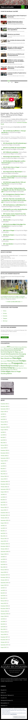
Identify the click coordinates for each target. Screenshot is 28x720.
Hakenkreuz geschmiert (13, 34)
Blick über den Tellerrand (6, 695)
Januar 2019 (3, 603)
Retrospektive (4, 703)
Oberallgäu (16, 358)
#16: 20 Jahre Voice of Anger (11, 167)
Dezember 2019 (4, 574)
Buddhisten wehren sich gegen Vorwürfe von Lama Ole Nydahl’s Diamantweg (15, 61)
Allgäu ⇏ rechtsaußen (7, 7)
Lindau (21, 356)
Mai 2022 (3, 499)
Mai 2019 (3, 593)
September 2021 (4, 520)
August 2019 (4, 585)
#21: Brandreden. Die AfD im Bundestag (14, 143)
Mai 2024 (3, 437)
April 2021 (3, 533)
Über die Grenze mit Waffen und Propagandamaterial (15, 54)
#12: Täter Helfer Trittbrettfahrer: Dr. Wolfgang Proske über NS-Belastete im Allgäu (13, 190)
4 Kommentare (22, 56)
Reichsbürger (14, 366)
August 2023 (4, 460)
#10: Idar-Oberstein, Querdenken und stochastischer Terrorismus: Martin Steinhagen (14, 200)
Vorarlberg (4, 373)
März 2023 (3, 473)
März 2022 (3, 504)
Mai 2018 (3, 624)
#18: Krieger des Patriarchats (11, 156)
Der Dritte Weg (5, 352)
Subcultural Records (5, 369)
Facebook (5, 315)
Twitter (4, 310)
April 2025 (3, 419)
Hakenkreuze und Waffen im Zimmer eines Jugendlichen (16, 29)
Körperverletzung (14, 356)
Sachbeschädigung (7, 368)
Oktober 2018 (4, 611)
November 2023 (4, 453)
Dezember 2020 (4, 543)
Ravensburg (5, 366)
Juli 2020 (3, 556)
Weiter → (17, 82)
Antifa (2, 692)
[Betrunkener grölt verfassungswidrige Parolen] (7, 388)
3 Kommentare (22, 18)
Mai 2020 (3, 561)
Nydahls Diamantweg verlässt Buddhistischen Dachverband (15, 22)
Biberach (2, 349)
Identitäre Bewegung (19, 354)
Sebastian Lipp (15, 18)
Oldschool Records (12, 361)
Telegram (5, 318)
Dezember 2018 (4, 606)
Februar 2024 (4, 445)
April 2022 (3, 502)
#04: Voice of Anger (8, 230)
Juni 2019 (3, 590)
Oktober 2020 (4, 548)
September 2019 (4, 582)
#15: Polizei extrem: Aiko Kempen (12, 171)
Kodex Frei (3, 356)
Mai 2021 (3, 530)
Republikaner (21, 365)
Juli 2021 (3, 525)
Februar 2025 (4, 421)
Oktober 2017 (4, 642)
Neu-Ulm (4, 358)
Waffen (9, 373)
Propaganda (17, 363)
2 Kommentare (21, 75)
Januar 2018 (3, 634)
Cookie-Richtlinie (13, 714)
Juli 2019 (3, 587)
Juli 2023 (3, 463)
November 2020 (4, 546)
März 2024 (3, 442)
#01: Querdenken (8, 244)
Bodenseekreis (19, 349)
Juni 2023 (3, 466)
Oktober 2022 (4, 486)
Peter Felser (4, 363)
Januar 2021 (3, 541)
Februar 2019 (4, 600)
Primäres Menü (26, 7)
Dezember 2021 (4, 512)
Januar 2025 (3, 424)
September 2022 (4, 489)
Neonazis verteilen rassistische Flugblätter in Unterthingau (15, 47)
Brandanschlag (4, 350)
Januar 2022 (3, 510)
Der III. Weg (14, 352)
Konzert (7, 356)
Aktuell (2, 690)
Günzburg (9, 354)
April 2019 (3, 595)
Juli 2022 (3, 494)
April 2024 (3, 440)
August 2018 (4, 616)
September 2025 (4, 409)
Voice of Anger (16, 371)
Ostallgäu (22, 361)
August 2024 (4, 429)
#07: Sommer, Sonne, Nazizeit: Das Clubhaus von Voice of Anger (13, 214)
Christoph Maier (17, 350)
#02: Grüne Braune (8, 239)
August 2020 (4, 554)
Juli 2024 (3, 432)
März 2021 (3, 536)
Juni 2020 (3, 559)
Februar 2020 (4, 569)
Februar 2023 (4, 476)
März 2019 (3, 598)
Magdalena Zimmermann (18, 24)
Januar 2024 (3, 447)
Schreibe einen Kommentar (17, 64)
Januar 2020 (3, 572)
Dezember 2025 (4, 403)
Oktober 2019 (4, 580)
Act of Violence (4, 347)
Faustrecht (20, 352)
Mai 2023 (3, 468)
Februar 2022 (4, 507)
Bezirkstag (24, 347)
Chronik (2, 697)
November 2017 (4, 639)
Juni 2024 (3, 434)
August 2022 (4, 491)
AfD (8, 347)
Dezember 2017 (4, 637)
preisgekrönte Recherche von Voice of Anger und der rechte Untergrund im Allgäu (13, 297)
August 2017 (4, 647)
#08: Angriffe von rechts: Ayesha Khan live (15, 209)
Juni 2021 (3, 528)
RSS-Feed (5, 321)
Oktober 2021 (4, 517)
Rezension (3, 705)
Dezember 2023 (4, 450)
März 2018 (3, 629)
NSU (11, 358)
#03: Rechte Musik (8, 235)
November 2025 (4, 406)
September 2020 (4, 551)
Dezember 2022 (4, 481)
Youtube (5, 313)
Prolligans (9, 363)
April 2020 (3, 564)
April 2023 (3, 471)
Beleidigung (19, 347)
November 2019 (4, 577)
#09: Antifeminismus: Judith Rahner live (14, 205)
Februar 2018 (4, 631)
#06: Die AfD (6, 220)
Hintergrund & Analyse (6, 700)
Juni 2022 (3, 497)
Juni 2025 (3, 416)
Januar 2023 (3, 478)
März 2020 (3, 567)
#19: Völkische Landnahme (10, 152)
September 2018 (4, 613)
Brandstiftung (10, 350)
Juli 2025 (3, 414)
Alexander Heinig (13, 347)
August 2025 (4, 411)
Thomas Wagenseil (13, 369)
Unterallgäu (6, 371)
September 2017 (4, 644)
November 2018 (4, 608)
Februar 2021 (4, 538)
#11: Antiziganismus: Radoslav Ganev (13, 194)
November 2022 (4, 484)
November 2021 (4, 515)
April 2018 (3, 626)
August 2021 (4, 523)
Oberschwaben (4, 360)
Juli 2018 (3, 618)
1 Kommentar (21, 31)
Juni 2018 (3, 621)
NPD (8, 358)
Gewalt (3, 354)
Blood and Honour (9, 349)
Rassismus (25, 363)
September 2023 (4, 458)
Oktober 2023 (4, 455)
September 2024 (4, 427)
